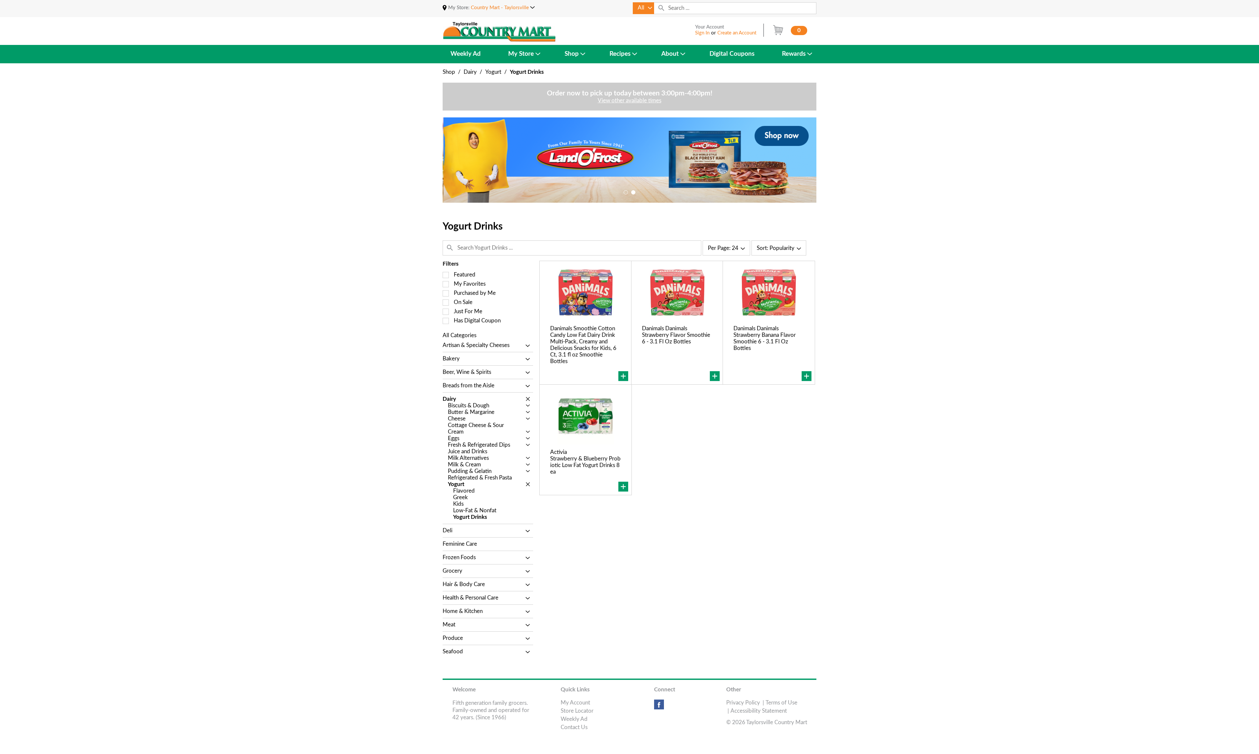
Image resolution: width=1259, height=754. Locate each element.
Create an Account (736, 33)
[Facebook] (659, 707)
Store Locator (577, 711)
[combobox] (643, 8)
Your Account (709, 27)
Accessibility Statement (758, 711)
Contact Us (574, 727)
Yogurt (493, 72)
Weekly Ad (574, 719)
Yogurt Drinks (527, 72)
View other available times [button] (629, 100)
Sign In (702, 33)
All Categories (459, 335)
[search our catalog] (661, 8)
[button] (503, 7)
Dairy (470, 72)
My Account (575, 702)
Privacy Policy (743, 702)
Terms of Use (781, 702)
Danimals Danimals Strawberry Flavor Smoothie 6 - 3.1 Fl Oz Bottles (676, 335)
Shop (449, 72)
